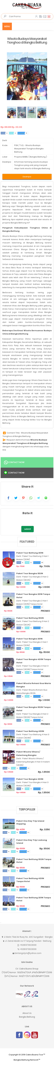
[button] (42, 76)
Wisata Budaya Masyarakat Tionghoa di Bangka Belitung (27, 40)
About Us (27, 1013)
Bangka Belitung (27, 1016)
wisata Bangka (10, 358)
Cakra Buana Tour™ (35, 1054)
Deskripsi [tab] (27, 176)
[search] (4, 16)
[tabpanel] (27, 304)
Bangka (30, 236)
